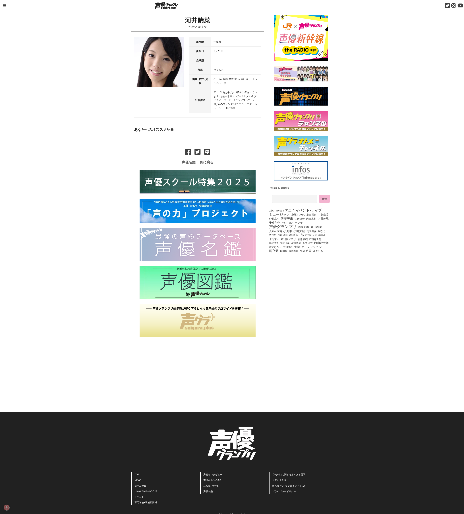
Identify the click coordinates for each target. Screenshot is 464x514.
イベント (139, 496)
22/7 (271, 210)
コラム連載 (140, 485)
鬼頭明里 (305, 250)
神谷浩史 (274, 243)
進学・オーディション (308, 247)
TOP (136, 474)
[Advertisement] (197, 367)
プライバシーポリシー (284, 491)
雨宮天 (273, 250)
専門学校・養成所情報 (145, 502)
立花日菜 (284, 243)
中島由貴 (323, 214)
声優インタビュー (212, 474)
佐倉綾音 (300, 218)
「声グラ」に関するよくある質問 (288, 474)
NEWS (137, 480)
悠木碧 (272, 235)
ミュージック (279, 214)
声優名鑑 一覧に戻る (198, 162)
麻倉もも (318, 251)
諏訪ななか (275, 247)
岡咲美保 (311, 231)
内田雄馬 (323, 218)
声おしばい (287, 222)
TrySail (280, 210)
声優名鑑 (208, 491)
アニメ (289, 210)
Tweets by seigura (279, 187)
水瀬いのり (288, 239)
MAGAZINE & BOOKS (145, 491)
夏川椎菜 (316, 227)
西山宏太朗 (321, 243)
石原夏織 (303, 239)
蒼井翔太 (308, 243)
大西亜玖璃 (275, 231)
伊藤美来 (287, 218)
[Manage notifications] (6, 507)
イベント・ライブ (309, 210)
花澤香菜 (296, 243)
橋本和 (322, 235)
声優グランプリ (283, 226)
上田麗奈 (311, 214)
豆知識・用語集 (211, 485)
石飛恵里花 (315, 239)
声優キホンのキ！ (212, 480)
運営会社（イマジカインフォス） (288, 485)
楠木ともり (311, 235)
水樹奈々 (274, 239)
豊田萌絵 (288, 247)
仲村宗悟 (274, 218)
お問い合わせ (279, 480)
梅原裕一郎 (296, 235)
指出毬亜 (283, 235)
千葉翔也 (274, 222)
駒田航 (283, 251)
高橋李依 (293, 251)
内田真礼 (311, 218)
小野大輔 (299, 231)
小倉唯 (287, 231)
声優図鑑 (303, 227)
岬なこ (322, 231)
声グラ (299, 222)
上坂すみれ (298, 214)
